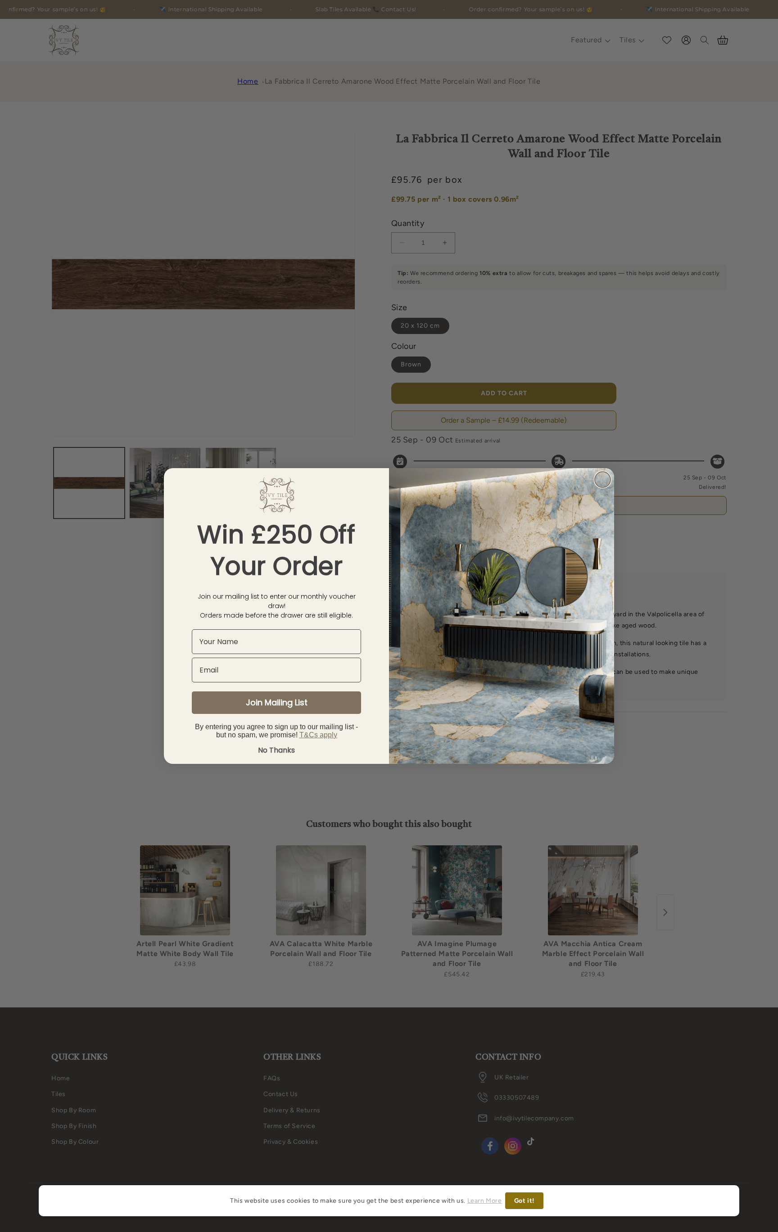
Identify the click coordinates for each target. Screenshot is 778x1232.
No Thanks (276, 750)
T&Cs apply (318, 735)
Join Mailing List (277, 702)
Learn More (484, 1201)
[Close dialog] (603, 479)
